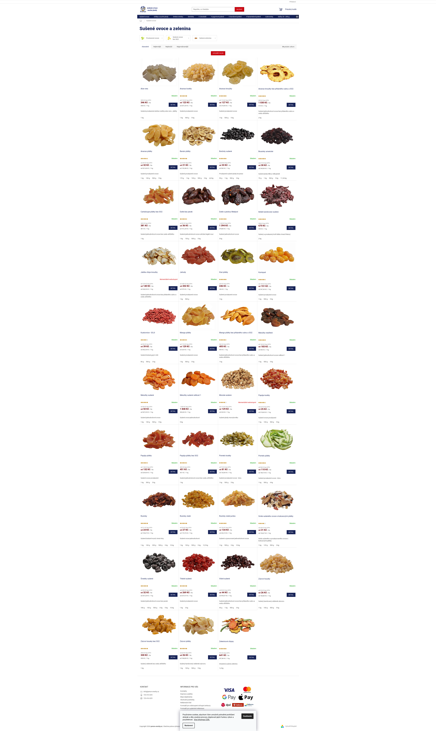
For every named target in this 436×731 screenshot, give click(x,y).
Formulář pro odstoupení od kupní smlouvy (195, 705)
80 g (142, 362)
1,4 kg (221, 668)
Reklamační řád (185, 703)
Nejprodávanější (182, 47)
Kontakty (183, 691)
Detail (173, 105)
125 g (266, 545)
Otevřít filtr (218, 53)
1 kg (142, 118)
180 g (143, 608)
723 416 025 (148, 695)
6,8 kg (211, 178)
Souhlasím (247, 716)
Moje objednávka (186, 697)
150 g (187, 239)
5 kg (192, 118)
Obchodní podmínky (187, 700)
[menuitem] (144, 16)
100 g (148, 178)
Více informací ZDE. (202, 720)
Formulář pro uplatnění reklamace (192, 708)
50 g (220, 178)
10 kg (172, 545)
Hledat (239, 9)
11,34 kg (284, 178)
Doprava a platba (186, 694)
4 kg (271, 482)
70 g (259, 178)
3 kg (205, 178)
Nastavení (189, 725)
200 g (154, 545)
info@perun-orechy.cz (151, 691)
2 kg (259, 118)
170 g (182, 178)
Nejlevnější (157, 47)
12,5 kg (205, 545)
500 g (187, 118)
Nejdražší (169, 47)
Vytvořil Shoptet (291, 726)
